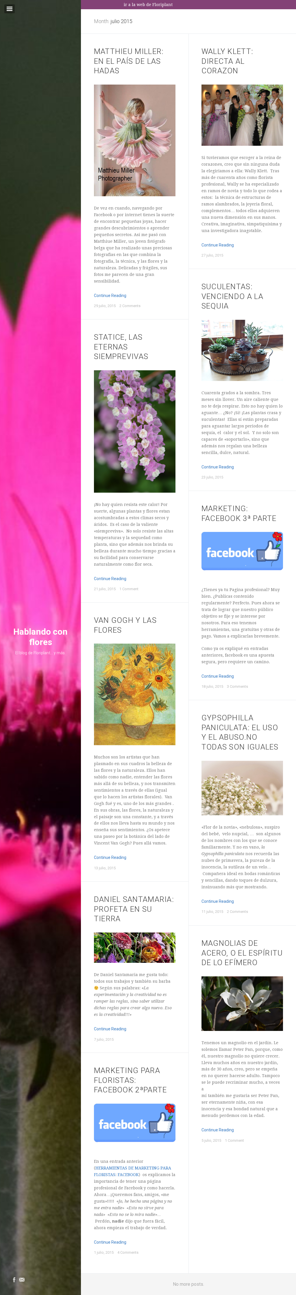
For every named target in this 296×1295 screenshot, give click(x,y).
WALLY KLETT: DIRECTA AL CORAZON (227, 61)
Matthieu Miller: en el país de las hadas (129, 61)
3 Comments (237, 686)
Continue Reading (110, 295)
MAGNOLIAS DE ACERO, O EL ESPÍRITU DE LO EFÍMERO (242, 953)
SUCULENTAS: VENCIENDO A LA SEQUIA (232, 296)
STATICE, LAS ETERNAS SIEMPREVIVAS (121, 347)
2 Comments (129, 306)
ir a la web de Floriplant (148, 4)
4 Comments (127, 1252)
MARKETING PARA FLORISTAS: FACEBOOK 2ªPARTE (130, 1080)
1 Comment (128, 589)
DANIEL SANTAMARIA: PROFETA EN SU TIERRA (134, 909)
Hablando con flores (40, 637)
